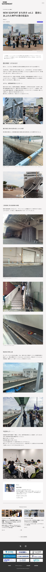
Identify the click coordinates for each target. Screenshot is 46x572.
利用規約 (9, 565)
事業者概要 (28, 565)
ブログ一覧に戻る (23, 536)
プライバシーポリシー (18, 565)
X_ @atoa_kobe (19, 497)
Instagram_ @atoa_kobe (21, 495)
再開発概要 (36, 565)
